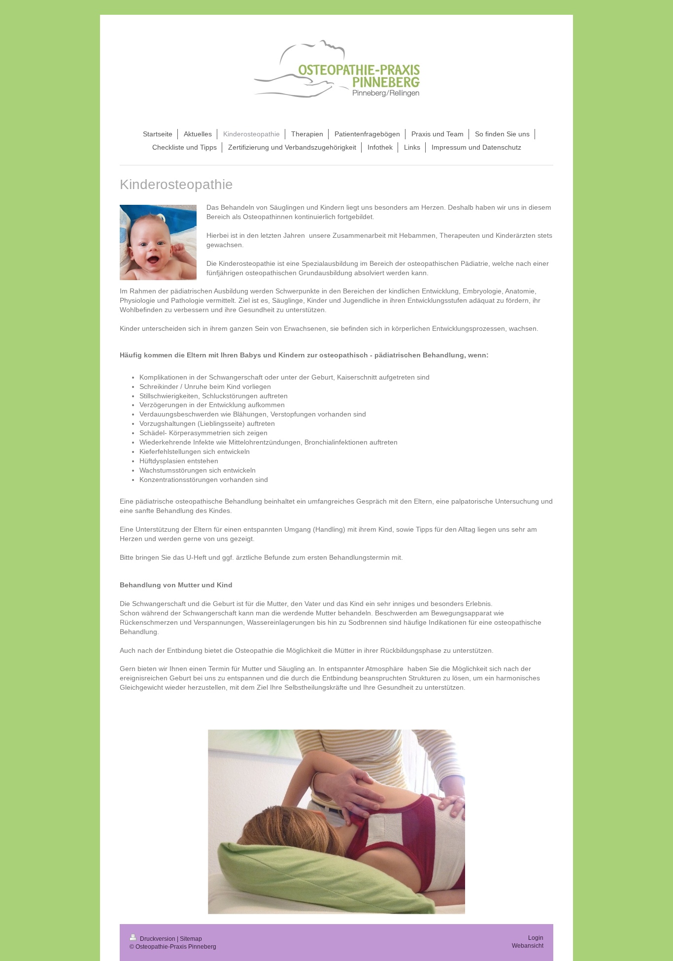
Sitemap (191, 938)
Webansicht (527, 945)
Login (535, 937)
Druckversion (157, 938)
